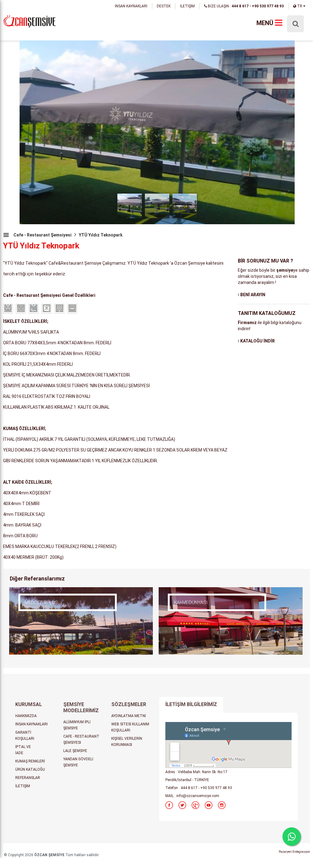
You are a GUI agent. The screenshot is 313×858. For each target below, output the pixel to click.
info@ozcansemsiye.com (197, 796)
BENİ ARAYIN (252, 294)
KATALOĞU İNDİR (257, 340)
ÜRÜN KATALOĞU (30, 769)
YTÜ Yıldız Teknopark (101, 234)
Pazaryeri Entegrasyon (294, 851)
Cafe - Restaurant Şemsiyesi (42, 234)
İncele (44, 611)
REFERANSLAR (27, 778)
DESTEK (164, 6)
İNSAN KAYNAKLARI (131, 6)
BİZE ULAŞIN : (245, 6)
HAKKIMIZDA (26, 716)
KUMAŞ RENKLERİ (30, 761)
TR (299, 6)
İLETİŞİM (187, 6)
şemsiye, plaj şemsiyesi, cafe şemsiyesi (29, 21)
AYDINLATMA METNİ (128, 716)
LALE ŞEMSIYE (75, 751)
